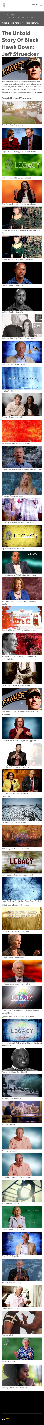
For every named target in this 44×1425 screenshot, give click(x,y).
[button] (22, 68)
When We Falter (32, 23)
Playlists (11, 15)
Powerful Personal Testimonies (21, 17)
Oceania (30, 11)
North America (12, 11)
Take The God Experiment (12, 23)
